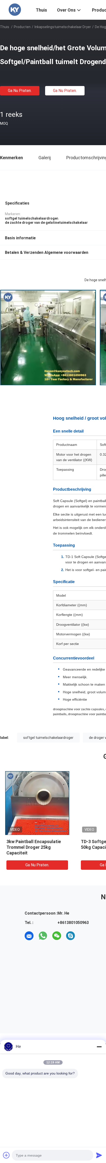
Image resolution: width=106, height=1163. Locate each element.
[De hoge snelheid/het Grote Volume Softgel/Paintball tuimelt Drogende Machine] (37, 803)
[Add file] (6, 1155)
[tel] (84, 935)
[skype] (70, 935)
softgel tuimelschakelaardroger (48, 738)
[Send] (99, 1155)
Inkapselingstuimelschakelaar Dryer (63, 27)
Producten (22, 27)
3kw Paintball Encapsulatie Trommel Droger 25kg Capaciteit (33, 847)
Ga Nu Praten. (20, 90)
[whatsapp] (42, 935)
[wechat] (56, 935)
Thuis (4, 27)
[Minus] (99, 1047)
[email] (29, 935)
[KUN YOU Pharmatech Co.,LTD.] (15, 9)
